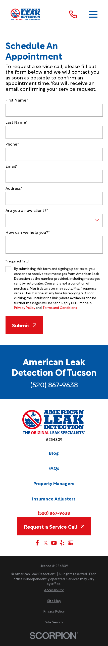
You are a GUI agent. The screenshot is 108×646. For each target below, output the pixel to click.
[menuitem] (54, 589)
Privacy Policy (24, 307)
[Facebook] (37, 543)
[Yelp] (62, 543)
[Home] (26, 14)
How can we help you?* (28, 232)
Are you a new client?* (27, 210)
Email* (12, 166)
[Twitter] (45, 543)
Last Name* (17, 122)
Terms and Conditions (59, 307)
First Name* (17, 100)
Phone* (12, 144)
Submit (20, 325)
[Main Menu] (93, 14)
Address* (14, 188)
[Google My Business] (71, 543)
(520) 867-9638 (54, 384)
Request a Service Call (50, 526)
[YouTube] (54, 543)
